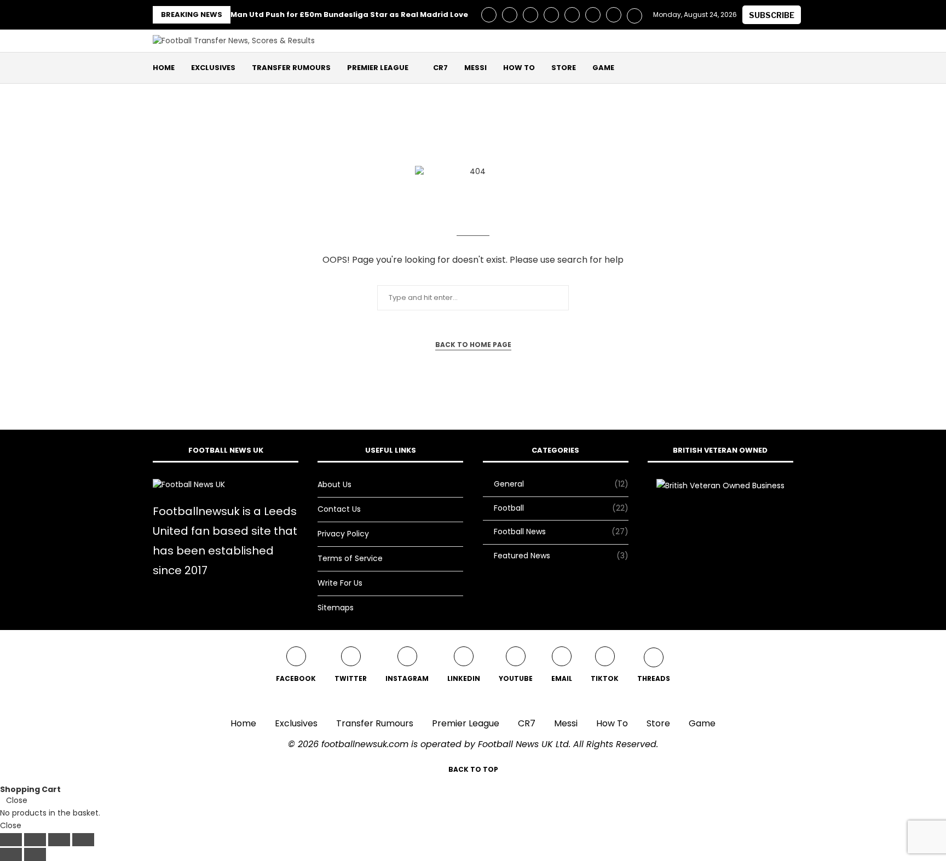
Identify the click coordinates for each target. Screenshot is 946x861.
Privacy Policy (343, 533)
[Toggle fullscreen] (35, 839)
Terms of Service (350, 558)
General (561, 484)
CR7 (440, 67)
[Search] (787, 68)
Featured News (561, 556)
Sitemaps (336, 607)
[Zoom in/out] (11, 839)
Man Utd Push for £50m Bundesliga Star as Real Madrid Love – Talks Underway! (385, 14)
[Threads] (634, 14)
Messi (475, 67)
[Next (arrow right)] (35, 854)
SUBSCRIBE (771, 15)
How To (519, 67)
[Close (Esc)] (83, 839)
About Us (334, 484)
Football (561, 508)
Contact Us (339, 509)
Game (603, 67)
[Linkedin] (551, 14)
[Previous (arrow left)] (11, 854)
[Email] (593, 14)
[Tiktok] (613, 14)
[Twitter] (509, 14)
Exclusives (213, 67)
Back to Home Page (473, 344)
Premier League (377, 67)
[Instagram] (530, 14)
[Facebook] (489, 14)
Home (164, 67)
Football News (561, 532)
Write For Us (340, 582)
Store (563, 67)
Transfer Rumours (291, 67)
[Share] (59, 839)
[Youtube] (572, 14)
